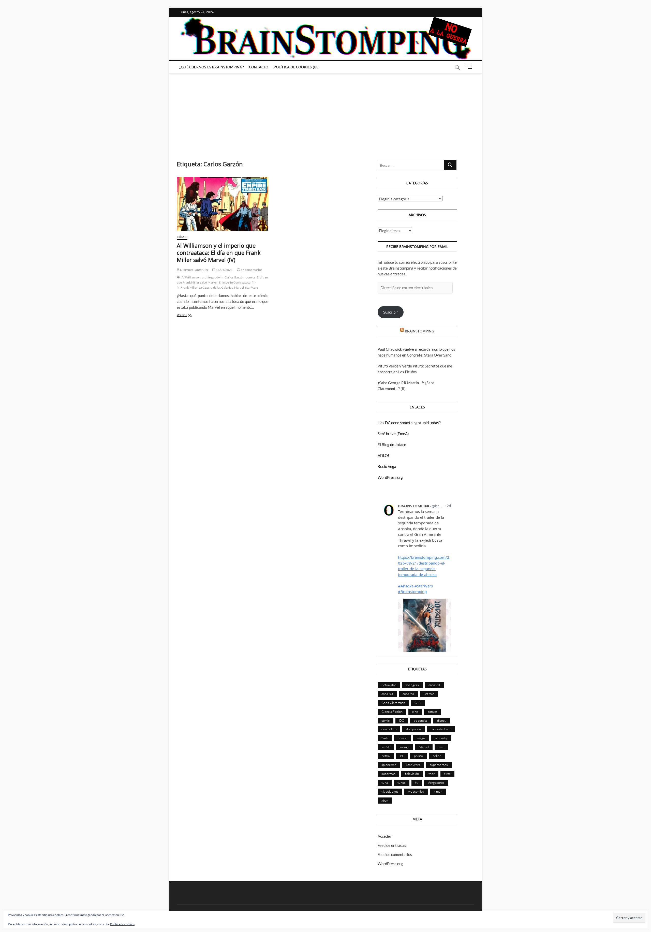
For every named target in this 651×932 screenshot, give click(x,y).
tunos (401, 782)
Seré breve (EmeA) (393, 433)
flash (384, 738)
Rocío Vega (387, 466)
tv (416, 782)
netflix (385, 756)
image (421, 738)
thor (431, 774)
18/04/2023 (223, 270)
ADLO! (383, 455)
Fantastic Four (441, 729)
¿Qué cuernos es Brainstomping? (211, 67)
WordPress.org (390, 477)
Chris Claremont (393, 703)
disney (441, 720)
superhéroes (439, 765)
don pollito (388, 729)
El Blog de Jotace (392, 444)
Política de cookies (122, 924)
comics (250, 277)
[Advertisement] (325, 111)
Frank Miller (189, 287)
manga (404, 747)
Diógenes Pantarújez (194, 270)
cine (415, 711)
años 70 (434, 685)
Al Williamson (191, 277)
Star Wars (251, 287)
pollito (418, 756)
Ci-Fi (418, 703)
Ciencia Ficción (392, 711)
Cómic (182, 237)
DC (401, 720)
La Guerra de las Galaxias (216, 287)
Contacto (259, 67)
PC (402, 756)
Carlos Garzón (235, 277)
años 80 (387, 694)
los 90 (385, 747)
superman (388, 774)
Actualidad (388, 685)
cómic (385, 720)
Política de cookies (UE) (297, 67)
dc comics (420, 720)
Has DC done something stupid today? (409, 422)
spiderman (388, 765)
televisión (412, 774)
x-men (438, 791)
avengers (412, 685)
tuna (384, 782)
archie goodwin (212, 277)
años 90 (408, 694)
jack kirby (441, 738)
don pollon (413, 729)
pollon (437, 756)
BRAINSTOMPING (419, 331)
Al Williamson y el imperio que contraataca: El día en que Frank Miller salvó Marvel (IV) (219, 252)
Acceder (384, 836)
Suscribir (390, 312)
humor (402, 738)
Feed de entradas (392, 845)
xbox (384, 800)
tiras (447, 774)
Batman (429, 694)
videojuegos (389, 791)
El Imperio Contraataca (234, 282)
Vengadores (436, 782)
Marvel (239, 287)
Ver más (189, 315)
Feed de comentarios (395, 854)
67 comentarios (251, 270)
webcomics (416, 791)
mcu (441, 747)
